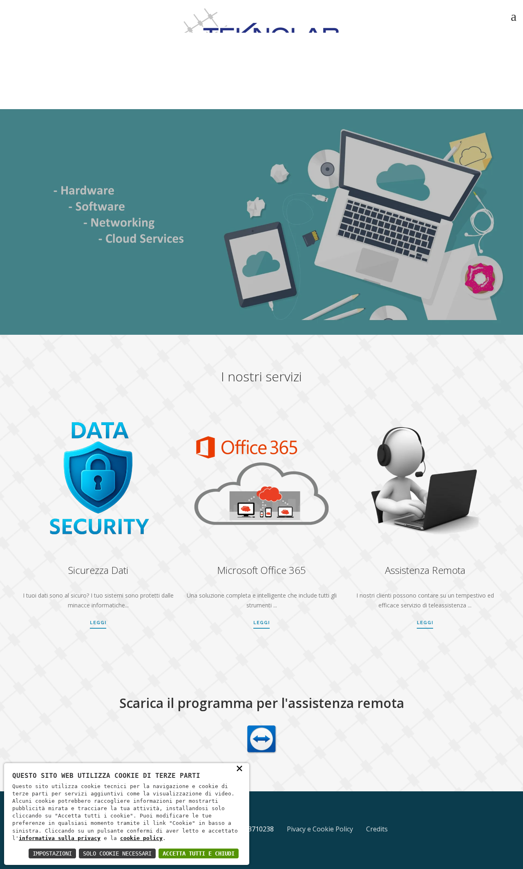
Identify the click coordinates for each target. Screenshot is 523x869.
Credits (377, 828)
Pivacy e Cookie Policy (320, 828)
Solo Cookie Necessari (117, 853)
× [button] (239, 768)
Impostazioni (52, 853)
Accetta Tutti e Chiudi (199, 853)
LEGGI (98, 622)
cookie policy (141, 838)
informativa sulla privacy (60, 838)
